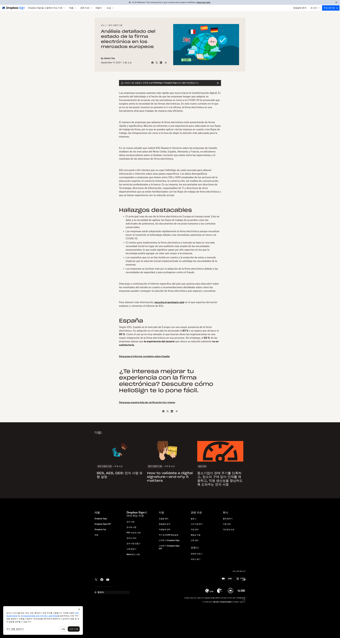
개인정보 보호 (228, 530)
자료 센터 (195, 530)
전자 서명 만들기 (133, 544)
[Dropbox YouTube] (107, 579)
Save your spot (203, 2)
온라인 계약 (131, 538)
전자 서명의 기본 (115, 25)
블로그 (104, 25)
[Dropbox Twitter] (96, 579)
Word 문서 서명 (133, 554)
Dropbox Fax (100, 530)
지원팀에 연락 (164, 530)
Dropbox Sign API (103, 524)
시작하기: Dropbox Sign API (169, 547)
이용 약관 (227, 524)
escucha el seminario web (169, 302)
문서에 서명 (131, 527)
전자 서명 (130, 522)
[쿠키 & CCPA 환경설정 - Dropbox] (43, 620)
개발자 (98, 8)
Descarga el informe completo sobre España (144, 356)
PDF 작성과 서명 (134, 533)
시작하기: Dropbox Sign (169, 540)
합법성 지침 (195, 535)
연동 (96, 535)
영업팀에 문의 (299, 8)
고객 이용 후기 (197, 524)
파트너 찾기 (195, 559)
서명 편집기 (131, 549)
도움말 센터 (163, 519)
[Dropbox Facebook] (101, 579)
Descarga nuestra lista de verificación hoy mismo (147, 402)
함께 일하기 (228, 519)
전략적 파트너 (196, 554)
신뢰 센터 (195, 540)
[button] (46, 8)
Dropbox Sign (101, 519)
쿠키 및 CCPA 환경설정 (168, 535)
